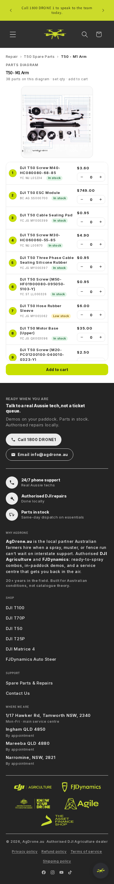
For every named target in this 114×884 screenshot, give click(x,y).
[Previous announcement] (11, 10)
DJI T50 (14, 628)
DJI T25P (15, 638)
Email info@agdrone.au (43, 454)
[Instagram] (52, 872)
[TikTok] (70, 872)
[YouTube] (61, 872)
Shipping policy (57, 861)
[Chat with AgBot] (100, 870)
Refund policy (54, 851)
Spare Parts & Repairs (29, 683)
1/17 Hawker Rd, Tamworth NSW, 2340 (48, 715)
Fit (28, 151)
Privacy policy (25, 851)
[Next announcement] (103, 10)
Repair (12, 56)
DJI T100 (15, 607)
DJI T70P (15, 618)
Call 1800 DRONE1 (37, 439)
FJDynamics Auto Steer (31, 659)
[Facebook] (44, 872)
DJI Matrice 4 (20, 649)
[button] (13, 34)
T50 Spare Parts (39, 56)
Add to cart (57, 369)
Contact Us (18, 693)
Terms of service (86, 851)
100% (73, 151)
